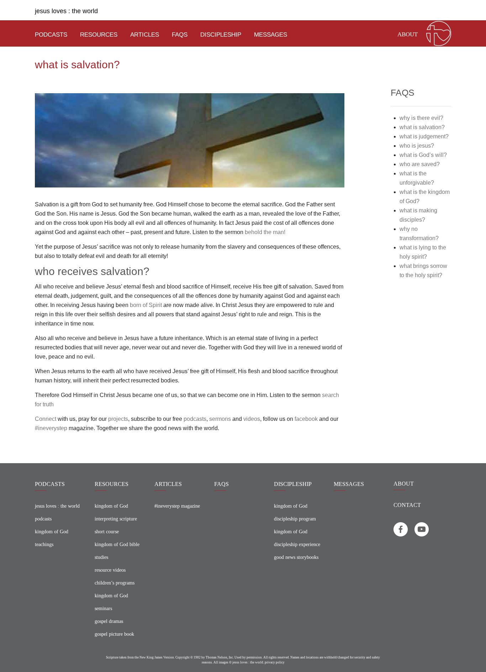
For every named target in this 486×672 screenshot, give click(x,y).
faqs (179, 35)
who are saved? (420, 164)
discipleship (220, 35)
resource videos (110, 570)
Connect (45, 419)
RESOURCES (111, 484)
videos (251, 419)
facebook (306, 419)
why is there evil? (421, 118)
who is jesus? (417, 146)
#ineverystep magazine (177, 506)
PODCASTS (50, 484)
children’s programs (114, 583)
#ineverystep (51, 428)
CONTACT (407, 505)
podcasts (51, 35)
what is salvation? (422, 127)
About (407, 34)
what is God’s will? (423, 155)
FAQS (221, 484)
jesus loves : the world (66, 11)
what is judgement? (424, 136)
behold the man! (265, 232)
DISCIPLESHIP (293, 484)
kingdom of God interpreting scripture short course (116, 518)
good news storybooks (296, 557)
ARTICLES (168, 484)
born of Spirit (146, 305)
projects (118, 419)
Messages (270, 35)
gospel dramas (109, 621)
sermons (220, 419)
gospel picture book (114, 634)
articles (144, 35)
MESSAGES (349, 484)
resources (98, 35)
